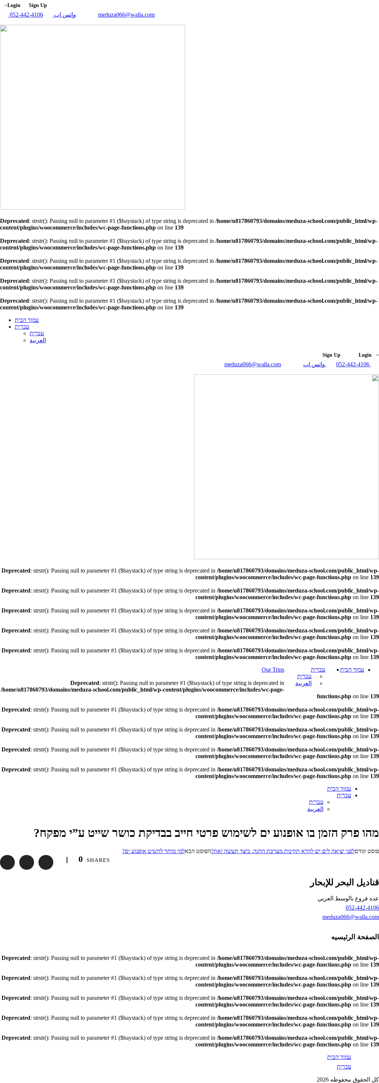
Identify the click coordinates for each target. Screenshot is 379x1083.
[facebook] (2, 21)
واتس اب (64, 14)
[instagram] (6, 21)
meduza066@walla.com (126, 14)
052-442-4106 (25, 14)
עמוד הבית (27, 320)
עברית (22, 326)
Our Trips (273, 669)
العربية (38, 340)
